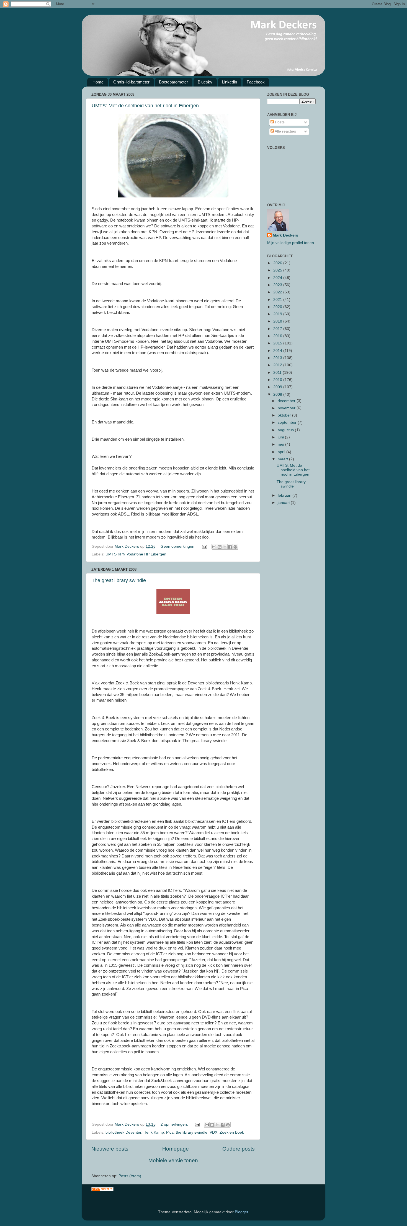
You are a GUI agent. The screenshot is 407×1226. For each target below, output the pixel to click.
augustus (286, 430)
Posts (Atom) (130, 1176)
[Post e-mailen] (204, 546)
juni (281, 437)
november (287, 408)
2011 (278, 372)
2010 (278, 380)
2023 (278, 285)
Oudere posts (238, 1149)
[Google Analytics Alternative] (102, 1190)
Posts (279, 122)
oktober (285, 415)
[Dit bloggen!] (219, 547)
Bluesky (205, 82)
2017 (278, 329)
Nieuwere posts (109, 1149)
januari (284, 503)
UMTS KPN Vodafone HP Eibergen (135, 554)
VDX (213, 1132)
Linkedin (229, 82)
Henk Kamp (153, 1132)
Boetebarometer (173, 82)
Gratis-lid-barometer (131, 82)
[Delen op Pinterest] (235, 547)
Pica (170, 1132)
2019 (278, 314)
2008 (278, 394)
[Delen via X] (225, 547)
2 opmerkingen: (175, 1124)
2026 (278, 263)
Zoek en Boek (232, 1132)
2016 (278, 336)
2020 (278, 307)
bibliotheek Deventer (123, 1132)
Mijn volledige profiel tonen (290, 243)
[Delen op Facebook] (230, 547)
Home (98, 82)
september (288, 422)
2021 (278, 300)
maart (283, 459)
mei (281, 444)
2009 (278, 387)
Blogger (241, 1212)
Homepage (175, 1149)
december (287, 401)
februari (285, 495)
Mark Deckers (285, 235)
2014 (278, 351)
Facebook (256, 82)
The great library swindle (119, 580)
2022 (278, 292)
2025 (278, 270)
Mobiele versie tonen (173, 1160)
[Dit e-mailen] (214, 547)
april (282, 452)
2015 (278, 343)
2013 (278, 358)
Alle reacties (285, 131)
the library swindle (191, 1132)
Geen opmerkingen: (179, 546)
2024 (278, 278)
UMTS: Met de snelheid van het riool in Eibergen (145, 105)
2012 (278, 365)
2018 (278, 321)
